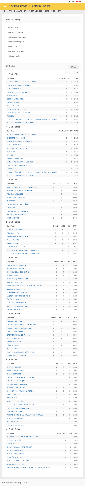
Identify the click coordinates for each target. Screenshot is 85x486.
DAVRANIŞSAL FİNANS (15, 321)
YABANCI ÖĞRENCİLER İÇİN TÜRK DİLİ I (21, 123)
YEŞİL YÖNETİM (12, 422)
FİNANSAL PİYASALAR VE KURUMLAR (20, 377)
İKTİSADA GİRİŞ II (13, 152)
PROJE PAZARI (12, 398)
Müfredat (13, 46)
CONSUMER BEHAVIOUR (15, 230)
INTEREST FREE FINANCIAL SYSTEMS (20, 391)
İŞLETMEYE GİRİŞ (13, 102)
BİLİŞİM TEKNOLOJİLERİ (16, 138)
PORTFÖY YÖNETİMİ (14, 457)
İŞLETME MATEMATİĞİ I (15, 99)
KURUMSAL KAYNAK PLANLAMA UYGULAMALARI (24, 286)
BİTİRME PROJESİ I (14, 367)
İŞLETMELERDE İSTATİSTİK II (17, 236)
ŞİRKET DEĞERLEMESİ (15, 342)
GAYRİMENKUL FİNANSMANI (17, 384)
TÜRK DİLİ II (11, 169)
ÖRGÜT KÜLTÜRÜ (13, 299)
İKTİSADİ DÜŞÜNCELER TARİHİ (18, 279)
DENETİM (10, 444)
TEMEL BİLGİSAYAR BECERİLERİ (18, 113)
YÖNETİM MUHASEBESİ (15, 425)
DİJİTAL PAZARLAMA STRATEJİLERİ (19, 447)
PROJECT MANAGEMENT (16, 214)
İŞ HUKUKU (11, 201)
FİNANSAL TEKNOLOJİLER (16, 381)
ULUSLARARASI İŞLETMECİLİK (18, 461)
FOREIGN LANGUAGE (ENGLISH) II (19, 141)
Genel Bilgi (14, 27)
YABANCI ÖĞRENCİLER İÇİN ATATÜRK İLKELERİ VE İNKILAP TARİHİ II (32, 172)
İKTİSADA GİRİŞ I (13, 95)
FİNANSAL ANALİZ (13, 233)
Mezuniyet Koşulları (17, 42)
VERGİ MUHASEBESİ (14, 349)
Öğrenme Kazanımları (18, 37)
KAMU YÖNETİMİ (13, 106)
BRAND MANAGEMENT (15, 370)
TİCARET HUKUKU (13, 310)
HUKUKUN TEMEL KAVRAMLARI (18, 92)
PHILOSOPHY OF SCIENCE (16, 109)
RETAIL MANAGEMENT (15, 338)
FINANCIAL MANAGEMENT (17, 265)
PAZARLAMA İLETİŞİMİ (15, 454)
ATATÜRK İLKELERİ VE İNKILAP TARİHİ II (21, 134)
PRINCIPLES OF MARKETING (17, 165)
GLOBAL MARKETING (15, 450)
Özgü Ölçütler (15, 56)
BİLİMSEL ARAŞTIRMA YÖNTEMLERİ (20, 191)
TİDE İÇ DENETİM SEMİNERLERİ (19, 408)
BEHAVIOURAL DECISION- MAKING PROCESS (23, 437)
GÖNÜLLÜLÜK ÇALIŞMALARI (17, 388)
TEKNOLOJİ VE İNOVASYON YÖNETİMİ (21, 405)
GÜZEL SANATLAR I (14, 89)
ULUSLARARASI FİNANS (15, 418)
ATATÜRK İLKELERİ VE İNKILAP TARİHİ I (21, 82)
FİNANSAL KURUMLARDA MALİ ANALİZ (21, 325)
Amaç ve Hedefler (16, 32)
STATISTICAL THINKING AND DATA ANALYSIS (24, 253)
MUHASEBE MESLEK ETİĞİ (16, 247)
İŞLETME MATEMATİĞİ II (16, 158)
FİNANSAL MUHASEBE (15, 194)
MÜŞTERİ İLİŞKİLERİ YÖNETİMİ (18, 296)
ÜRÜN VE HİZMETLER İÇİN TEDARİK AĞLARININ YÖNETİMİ (28, 467)
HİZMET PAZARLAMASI (15, 268)
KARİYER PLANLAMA (14, 282)
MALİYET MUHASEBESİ (15, 331)
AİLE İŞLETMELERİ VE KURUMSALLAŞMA (21, 187)
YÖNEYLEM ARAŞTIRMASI (16, 355)
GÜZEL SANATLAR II (14, 145)
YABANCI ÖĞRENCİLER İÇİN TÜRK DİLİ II (22, 176)
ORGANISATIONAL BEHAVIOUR (18, 335)
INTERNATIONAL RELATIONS (17, 148)
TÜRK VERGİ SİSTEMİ (14, 411)
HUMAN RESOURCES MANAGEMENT (20, 328)
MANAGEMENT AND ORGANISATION (20, 162)
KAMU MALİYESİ (13, 240)
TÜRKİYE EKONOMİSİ (14, 345)
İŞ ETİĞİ (10, 155)
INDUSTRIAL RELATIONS (16, 197)
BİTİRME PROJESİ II (14, 440)
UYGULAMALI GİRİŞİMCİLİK (17, 464)
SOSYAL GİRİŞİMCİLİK (15, 401)
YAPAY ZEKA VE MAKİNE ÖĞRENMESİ (20, 352)
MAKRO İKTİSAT (13, 243)
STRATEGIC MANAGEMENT (17, 303)
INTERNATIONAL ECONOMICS (18, 272)
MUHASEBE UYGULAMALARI (17, 292)
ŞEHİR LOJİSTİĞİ (13, 218)
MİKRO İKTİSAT (12, 208)
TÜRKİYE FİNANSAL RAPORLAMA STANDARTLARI (25, 415)
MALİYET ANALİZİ (13, 394)
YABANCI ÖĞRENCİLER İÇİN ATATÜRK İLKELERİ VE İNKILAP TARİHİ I (32, 119)
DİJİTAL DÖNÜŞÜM (14, 374)
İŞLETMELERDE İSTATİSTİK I (17, 204)
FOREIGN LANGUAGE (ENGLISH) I (19, 85)
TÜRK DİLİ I (11, 116)
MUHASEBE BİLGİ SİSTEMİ (16, 289)
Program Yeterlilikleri (17, 51)
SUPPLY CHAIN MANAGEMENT (18, 306)
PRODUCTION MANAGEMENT (18, 211)
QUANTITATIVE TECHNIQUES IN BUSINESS (22, 250)
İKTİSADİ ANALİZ (13, 275)
